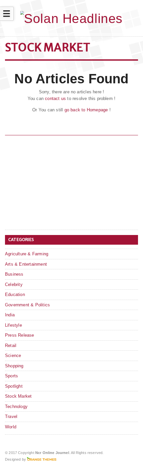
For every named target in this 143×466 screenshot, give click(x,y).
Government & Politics (27, 304)
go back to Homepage (86, 109)
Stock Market (18, 396)
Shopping (14, 365)
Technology (16, 406)
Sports (11, 375)
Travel (11, 416)
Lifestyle (13, 325)
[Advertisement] (55, 183)
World (10, 426)
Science (13, 355)
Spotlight (14, 386)
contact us (55, 98)
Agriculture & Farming (26, 253)
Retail (10, 345)
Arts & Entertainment (26, 264)
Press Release (19, 335)
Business (14, 274)
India (10, 314)
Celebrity (14, 284)
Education (15, 294)
